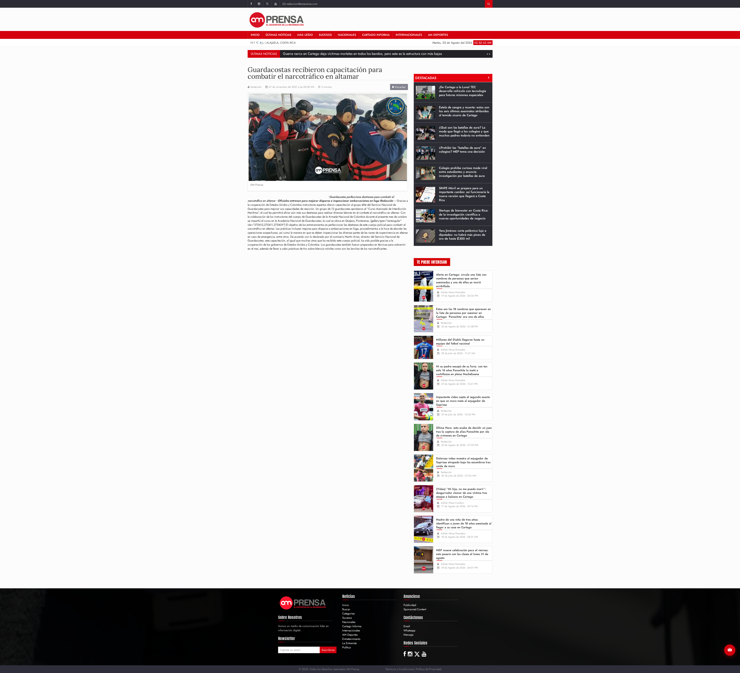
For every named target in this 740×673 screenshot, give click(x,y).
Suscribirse (328, 650)
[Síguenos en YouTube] (275, 4)
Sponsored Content (415, 609)
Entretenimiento (351, 639)
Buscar (346, 609)
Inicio (255, 35)
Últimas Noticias (278, 35)
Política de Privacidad (428, 669)
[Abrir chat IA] (729, 650)
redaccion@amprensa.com (301, 4)
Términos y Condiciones (399, 669)
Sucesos (325, 35)
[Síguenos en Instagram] (259, 4)
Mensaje (408, 635)
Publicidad (410, 605)
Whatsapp (409, 630)
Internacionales (409, 35)
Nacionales (347, 35)
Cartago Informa (376, 35)
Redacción (256, 87)
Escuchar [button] (400, 87)
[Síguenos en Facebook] (251, 4)
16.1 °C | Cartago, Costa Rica (273, 43)
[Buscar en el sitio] (488, 4)
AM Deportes (438, 35)
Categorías (348, 613)
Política (346, 647)
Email (407, 626)
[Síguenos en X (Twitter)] (267, 4)
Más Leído (305, 35)
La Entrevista (349, 643)
